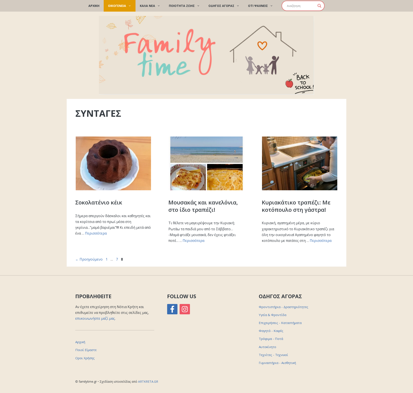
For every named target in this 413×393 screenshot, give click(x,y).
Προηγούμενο (89, 259)
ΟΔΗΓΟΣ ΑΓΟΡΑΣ (221, 6)
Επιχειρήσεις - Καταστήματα (280, 323)
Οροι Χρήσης (85, 358)
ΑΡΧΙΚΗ (93, 6)
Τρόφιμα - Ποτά (271, 338)
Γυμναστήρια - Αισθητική (277, 363)
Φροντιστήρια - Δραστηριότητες (283, 307)
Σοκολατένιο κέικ (98, 202)
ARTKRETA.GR (148, 381)
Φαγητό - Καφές (271, 331)
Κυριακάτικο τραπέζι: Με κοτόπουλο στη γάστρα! (296, 205)
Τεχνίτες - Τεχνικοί (273, 355)
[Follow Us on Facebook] (172, 309)
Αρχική (80, 342)
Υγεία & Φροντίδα (272, 315)
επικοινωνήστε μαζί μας (95, 318)
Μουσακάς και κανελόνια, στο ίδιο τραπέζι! (203, 205)
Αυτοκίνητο (267, 347)
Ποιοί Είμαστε (86, 350)
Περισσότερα (96, 233)
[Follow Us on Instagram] (185, 309)
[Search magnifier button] (319, 6)
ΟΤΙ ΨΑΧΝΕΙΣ (258, 6)
